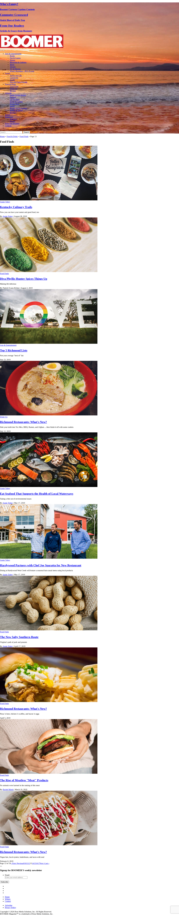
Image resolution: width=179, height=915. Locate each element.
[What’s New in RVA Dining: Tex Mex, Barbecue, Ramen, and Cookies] (48, 415)
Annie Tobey (5, 202)
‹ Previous (19, 863)
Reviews (13, 113)
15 (35, 863)
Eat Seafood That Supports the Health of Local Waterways (36, 493)
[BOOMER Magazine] (31, 47)
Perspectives (14, 104)
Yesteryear (9, 117)
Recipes (13, 91)
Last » (47, 863)
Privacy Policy (10, 908)
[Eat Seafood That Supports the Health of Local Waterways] (48, 486)
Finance (13, 97)
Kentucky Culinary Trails (16, 207)
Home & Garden (16, 102)
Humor (12, 60)
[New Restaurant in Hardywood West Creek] (48, 558)
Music (12, 65)
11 (27, 863)
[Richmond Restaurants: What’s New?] (48, 701)
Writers (7, 899)
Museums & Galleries (18, 62)
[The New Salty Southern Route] (48, 630)
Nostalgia (13, 119)
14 (33, 863)
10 (25, 863)
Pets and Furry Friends (18, 82)
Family (7, 73)
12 (29, 863)
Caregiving (14, 78)
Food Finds (14, 86)
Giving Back (15, 99)
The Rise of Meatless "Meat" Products (24, 780)
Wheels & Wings (16, 110)
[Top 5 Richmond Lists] (48, 343)
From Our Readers (12, 124)
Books (12, 56)
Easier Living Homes (18, 95)
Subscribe (4, 882)
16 (37, 863)
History (12, 121)
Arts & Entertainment (13, 54)
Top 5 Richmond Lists (13, 350)
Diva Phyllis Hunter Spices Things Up (23, 278)
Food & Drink (10, 84)
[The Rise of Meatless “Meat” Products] (48, 773)
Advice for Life (16, 75)
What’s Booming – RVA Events (22, 71)
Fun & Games (15, 58)
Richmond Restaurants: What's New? (23, 422)
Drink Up (13, 89)
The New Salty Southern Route (19, 637)
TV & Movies (15, 69)
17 (39, 863)
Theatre (13, 67)
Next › (42, 863)
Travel (7, 115)
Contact (8, 901)
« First (13, 863)
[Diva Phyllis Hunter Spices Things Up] (48, 271)
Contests (8, 126)
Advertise (8, 905)
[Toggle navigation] (1, 50)
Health (12, 80)
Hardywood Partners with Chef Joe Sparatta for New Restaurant (40, 565)
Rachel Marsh (8, 789)
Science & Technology (18, 108)
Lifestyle (8, 93)
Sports (12, 106)
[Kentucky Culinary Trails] (48, 200)
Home (2, 136)
